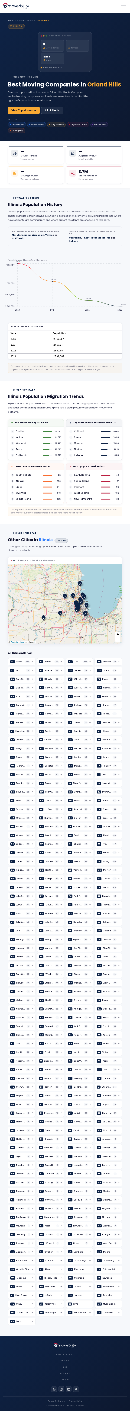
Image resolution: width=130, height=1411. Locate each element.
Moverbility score (65, 1354)
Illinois (30, 20)
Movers (20, 20)
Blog (65, 1366)
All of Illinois (52, 110)
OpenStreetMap (17, 642)
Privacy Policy (75, 1401)
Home (11, 20)
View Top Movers (22, 110)
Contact (65, 1379)
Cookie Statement (56, 1401)
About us (65, 1373)
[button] (80, 583)
